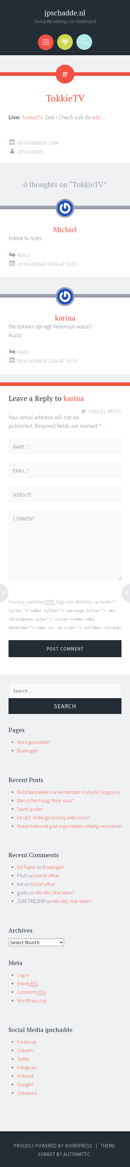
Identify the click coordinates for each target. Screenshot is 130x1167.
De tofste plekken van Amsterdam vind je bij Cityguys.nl (69, 792)
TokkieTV (32, 117)
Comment (23, 519)
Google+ (25, 1084)
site (96, 117)
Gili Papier (26, 867)
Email (21, 471)
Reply (23, 255)
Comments (31, 992)
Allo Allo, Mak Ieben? (55, 893)
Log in (23, 975)
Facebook (27, 1042)
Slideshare (27, 1093)
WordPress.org (31, 1001)
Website (22, 495)
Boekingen (27, 751)
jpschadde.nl (65, 13)
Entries (27, 984)
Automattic (77, 1154)
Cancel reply (105, 411)
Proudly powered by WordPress (53, 1146)
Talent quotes (30, 809)
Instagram (26, 1067)
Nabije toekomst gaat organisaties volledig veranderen (69, 826)
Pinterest (25, 1076)
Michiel (65, 229)
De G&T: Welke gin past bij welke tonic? (53, 818)
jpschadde (30, 152)
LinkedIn (25, 1050)
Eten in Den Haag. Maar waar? (45, 801)
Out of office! (46, 876)
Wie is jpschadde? (33, 742)
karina (73, 398)
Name (21, 447)
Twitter (23, 1059)
